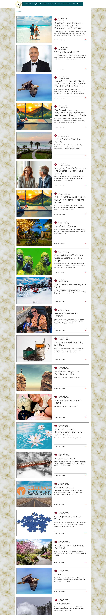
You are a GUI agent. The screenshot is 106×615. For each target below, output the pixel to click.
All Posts (18, 11)
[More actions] (86, 19)
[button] (87, 11)
